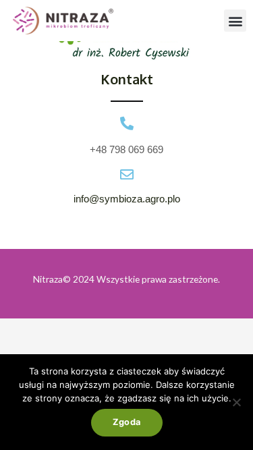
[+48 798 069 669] (127, 123)
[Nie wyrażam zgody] (236, 402)
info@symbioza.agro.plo (127, 198)
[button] (235, 20)
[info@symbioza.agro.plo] (127, 174)
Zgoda (127, 422)
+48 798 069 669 (126, 149)
